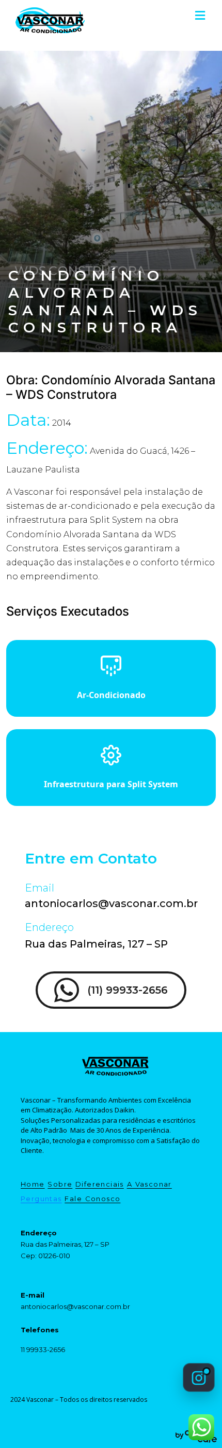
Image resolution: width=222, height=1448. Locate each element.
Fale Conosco (92, 1198)
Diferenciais (99, 1184)
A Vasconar (149, 1184)
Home (33, 1184)
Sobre (59, 1184)
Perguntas (41, 1198)
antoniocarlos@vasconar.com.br (111, 903)
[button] (200, 15)
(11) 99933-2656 (127, 990)
